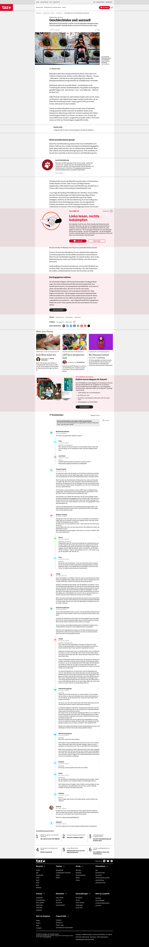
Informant (79, 937)
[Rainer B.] (51, 808)
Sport (37, 880)
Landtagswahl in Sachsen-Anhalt (63, 874)
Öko (37, 873)
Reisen (38, 920)
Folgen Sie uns (98, 861)
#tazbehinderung (60, 317)
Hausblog (78, 873)
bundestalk (39, 898)
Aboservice (59, 922)
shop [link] (51, 2)
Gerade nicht (106, 211)
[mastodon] (104, 861)
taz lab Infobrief (60, 905)
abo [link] (94, 2)
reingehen (39, 910)
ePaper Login (60, 925)
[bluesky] (108, 861)
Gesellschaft (46, 13)
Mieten (58, 878)
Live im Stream (80, 902)
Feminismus (59, 13)
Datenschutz (86, 937)
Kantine (38, 923)
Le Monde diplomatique (102, 903)
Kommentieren (60, 322)
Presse (78, 880)
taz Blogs (98, 898)
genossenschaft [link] (101, 2)
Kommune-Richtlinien (99, 934)
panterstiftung (99, 880)
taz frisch (58, 900)
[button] (112, 7)
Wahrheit (38, 887)
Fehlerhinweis (68, 322)
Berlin (37, 883)
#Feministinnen (69, 317)
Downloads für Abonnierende (64, 927)
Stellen (78, 878)
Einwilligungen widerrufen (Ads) (85, 939)
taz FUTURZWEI (99, 900)
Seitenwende (104, 937)
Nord (37, 885)
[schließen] (111, 211)
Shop (37, 925)
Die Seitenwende (80, 875)
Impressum (93, 937)
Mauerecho (39, 905)
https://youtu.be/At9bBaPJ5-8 (70, 817)
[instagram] (111, 861)
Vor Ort (78, 900)
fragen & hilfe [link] (56, 2)
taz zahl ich (98, 875)
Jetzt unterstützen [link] (58, 310)
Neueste (93, 415)
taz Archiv (98, 905)
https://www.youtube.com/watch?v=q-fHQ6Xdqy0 (72, 463)
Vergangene (79, 905)
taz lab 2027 (79, 907)
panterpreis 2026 (100, 883)
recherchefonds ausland (102, 878)
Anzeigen (38, 928)
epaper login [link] (109, 2)
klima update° (40, 902)
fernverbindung (40, 900)
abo (96, 870)
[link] (40, 7)
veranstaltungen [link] (44, 2)
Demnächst (79, 898)
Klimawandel (59, 870)
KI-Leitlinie (109, 934)
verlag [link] (37, 2)
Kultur (38, 878)
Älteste (98, 415)
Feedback (59, 920)
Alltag (52, 13)
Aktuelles (78, 870)
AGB (98, 937)
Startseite (38, 13)
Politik (38, 870)
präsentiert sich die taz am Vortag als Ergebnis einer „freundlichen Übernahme (73, 169)
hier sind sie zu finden (67, 424)
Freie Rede (39, 907)
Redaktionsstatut (87, 934)
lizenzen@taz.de (47, 936)
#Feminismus (77, 317)
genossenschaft (100, 873)
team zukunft (59, 898)
